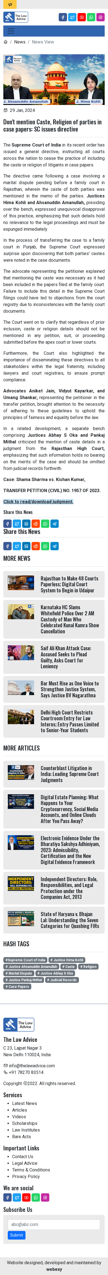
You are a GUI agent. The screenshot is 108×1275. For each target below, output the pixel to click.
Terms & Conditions (31, 1170)
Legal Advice (24, 1163)
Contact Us (22, 1156)
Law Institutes (26, 1130)
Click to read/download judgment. (38, 501)
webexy (54, 1269)
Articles (19, 1110)
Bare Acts (21, 1136)
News (19, 42)
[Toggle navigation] (11, 31)
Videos (19, 1116)
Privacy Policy (26, 1176)
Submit (16, 1235)
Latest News (24, 1103)
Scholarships (24, 1123)
